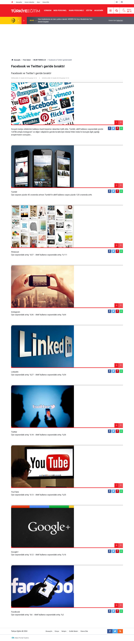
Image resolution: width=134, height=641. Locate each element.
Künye (57, 631)
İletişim (64, 631)
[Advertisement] (67, 40)
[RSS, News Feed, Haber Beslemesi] (120, 631)
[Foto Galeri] (122, 2)
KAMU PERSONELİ (76, 10)
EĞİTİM (89, 10)
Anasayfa (49, 631)
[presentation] (18, 20)
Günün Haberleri (29, 2)
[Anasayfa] (12, 2)
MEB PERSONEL (60, 10)
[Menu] (110, 11)
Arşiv (38, 2)
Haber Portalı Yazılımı (22, 638)
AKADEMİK (98, 10)
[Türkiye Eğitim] (25, 10)
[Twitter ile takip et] (115, 631)
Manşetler (19, 2)
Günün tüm (116, 20)
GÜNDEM (47, 10)
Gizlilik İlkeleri (73, 631)
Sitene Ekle (46, 2)
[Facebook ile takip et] (109, 631)
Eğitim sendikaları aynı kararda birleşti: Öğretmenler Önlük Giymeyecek (63, 20)
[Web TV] (117, 2)
